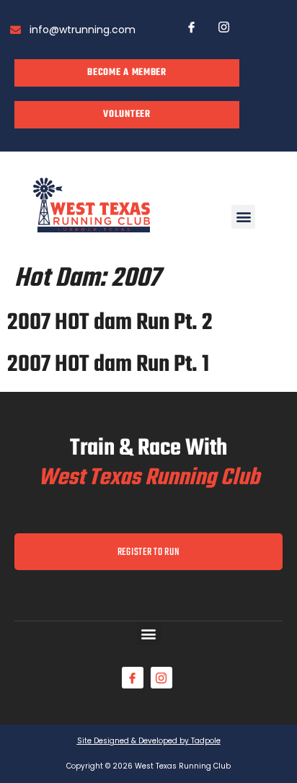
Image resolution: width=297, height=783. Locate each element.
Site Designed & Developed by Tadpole (149, 740)
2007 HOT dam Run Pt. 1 (108, 364)
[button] (243, 217)
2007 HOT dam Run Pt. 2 (110, 323)
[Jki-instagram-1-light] (223, 27)
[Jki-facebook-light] (191, 27)
